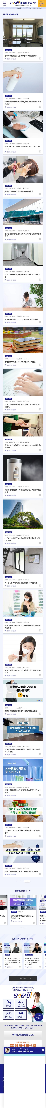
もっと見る (23, 978)
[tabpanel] (23, 910)
